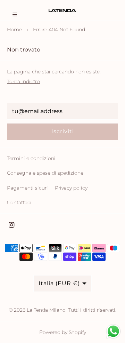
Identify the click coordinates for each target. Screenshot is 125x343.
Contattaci (19, 202)
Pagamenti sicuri (27, 188)
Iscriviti (62, 131)
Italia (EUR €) (59, 283)
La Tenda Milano (46, 310)
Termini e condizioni (31, 158)
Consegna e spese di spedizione (45, 173)
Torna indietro (23, 81)
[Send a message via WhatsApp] (113, 331)
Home (14, 29)
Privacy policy (71, 188)
